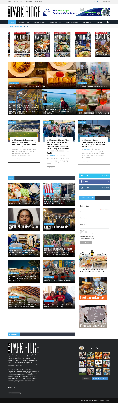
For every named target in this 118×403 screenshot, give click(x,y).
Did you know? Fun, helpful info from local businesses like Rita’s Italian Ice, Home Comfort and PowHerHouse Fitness (58, 200)
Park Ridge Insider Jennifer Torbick (56, 228)
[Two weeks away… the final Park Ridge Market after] (98, 371)
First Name (83, 218)
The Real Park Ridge (93, 400)
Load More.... (13, 334)
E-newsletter (28, 1)
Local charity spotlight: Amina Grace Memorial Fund (58, 305)
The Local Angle (39, 22)
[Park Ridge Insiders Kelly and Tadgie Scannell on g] (106, 355)
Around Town (18, 1)
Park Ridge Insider (14, 83)
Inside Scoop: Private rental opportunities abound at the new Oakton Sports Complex (24, 142)
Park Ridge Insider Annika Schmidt (93, 86)
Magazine (99, 22)
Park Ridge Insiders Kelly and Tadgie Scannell (37, 26)
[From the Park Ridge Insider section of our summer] (98, 355)
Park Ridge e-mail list (87, 238)
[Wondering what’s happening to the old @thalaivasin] (98, 363)
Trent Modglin (16, 147)
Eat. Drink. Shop (55, 22)
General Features (72, 22)
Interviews (87, 22)
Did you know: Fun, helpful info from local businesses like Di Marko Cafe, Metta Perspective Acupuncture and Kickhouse (23, 303)
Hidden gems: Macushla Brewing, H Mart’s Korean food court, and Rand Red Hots (23, 278)
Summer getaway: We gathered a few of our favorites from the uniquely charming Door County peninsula (57, 110)
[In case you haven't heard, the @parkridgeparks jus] (82, 371)
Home (9, 1)
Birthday (82, 230)
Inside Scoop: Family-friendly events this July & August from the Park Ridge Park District (93, 143)
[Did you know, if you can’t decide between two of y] (106, 371)
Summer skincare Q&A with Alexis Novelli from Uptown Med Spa (23, 227)
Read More (15, 159)
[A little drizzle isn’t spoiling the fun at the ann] (106, 363)
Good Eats (80, 110)
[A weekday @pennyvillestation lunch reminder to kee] (90, 363)
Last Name (83, 224)
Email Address (85, 212)
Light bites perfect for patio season (93, 113)
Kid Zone (12, 102)
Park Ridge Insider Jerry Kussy (22, 203)
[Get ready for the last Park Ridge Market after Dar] (82, 363)
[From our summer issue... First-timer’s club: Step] (82, 355)
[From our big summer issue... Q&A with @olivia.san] (90, 371)
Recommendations (49, 245)
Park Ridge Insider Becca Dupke (57, 280)
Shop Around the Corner (15, 247)
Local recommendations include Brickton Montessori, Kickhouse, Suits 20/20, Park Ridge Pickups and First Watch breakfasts (58, 252)
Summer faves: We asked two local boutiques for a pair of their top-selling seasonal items (23, 253)
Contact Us (38, 1)
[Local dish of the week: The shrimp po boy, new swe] (90, 355)
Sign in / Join (106, 1)
